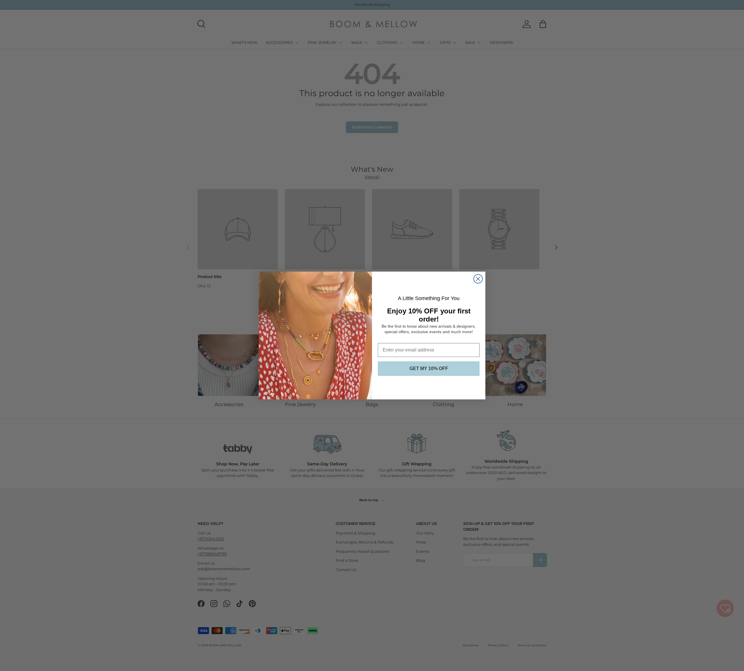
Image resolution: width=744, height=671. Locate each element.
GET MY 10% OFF (428, 368)
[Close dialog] (478, 278)
